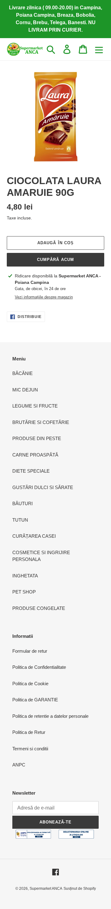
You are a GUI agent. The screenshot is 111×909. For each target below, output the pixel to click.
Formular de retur (29, 651)
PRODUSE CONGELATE (38, 608)
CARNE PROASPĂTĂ (35, 454)
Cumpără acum (55, 259)
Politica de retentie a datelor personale (50, 716)
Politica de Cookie (30, 683)
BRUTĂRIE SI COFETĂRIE (40, 422)
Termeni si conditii (30, 748)
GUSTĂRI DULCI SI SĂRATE (42, 487)
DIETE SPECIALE (31, 471)
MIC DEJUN (25, 389)
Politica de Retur (28, 732)
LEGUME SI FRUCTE (35, 405)
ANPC (18, 764)
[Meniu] (99, 49)
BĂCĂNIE (22, 373)
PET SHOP (24, 591)
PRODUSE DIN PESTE (36, 438)
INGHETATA (25, 575)
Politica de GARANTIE (35, 699)
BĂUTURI (22, 503)
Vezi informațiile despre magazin (44, 297)
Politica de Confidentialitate (39, 667)
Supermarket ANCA (46, 888)
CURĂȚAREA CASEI (34, 536)
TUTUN (20, 520)
